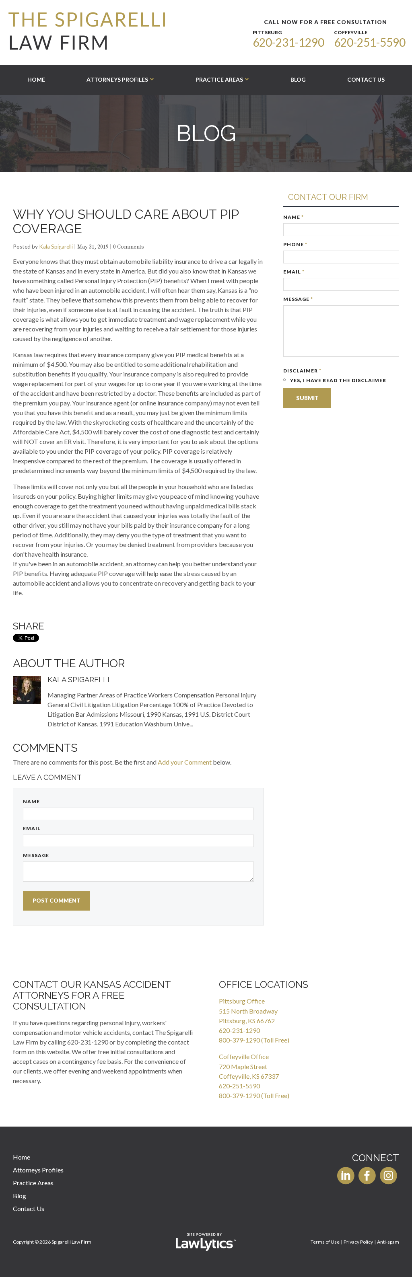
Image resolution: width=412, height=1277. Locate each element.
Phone (295, 244)
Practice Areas (219, 79)
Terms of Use (325, 1242)
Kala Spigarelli (56, 246)
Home (36, 79)
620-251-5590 (370, 42)
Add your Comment (185, 762)
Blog (298, 79)
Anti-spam (388, 1242)
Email (32, 828)
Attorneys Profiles (117, 79)
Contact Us (366, 79)
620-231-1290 (288, 42)
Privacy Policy (358, 1242)
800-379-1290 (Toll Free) (254, 1040)
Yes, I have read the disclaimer (337, 380)
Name (31, 801)
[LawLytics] (206, 1242)
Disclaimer (302, 371)
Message (36, 855)
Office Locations (263, 984)
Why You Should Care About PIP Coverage (126, 221)
